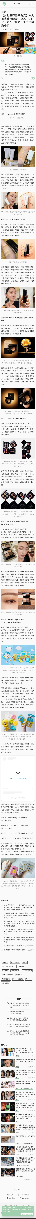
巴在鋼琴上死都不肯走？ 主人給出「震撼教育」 (19, 1012)
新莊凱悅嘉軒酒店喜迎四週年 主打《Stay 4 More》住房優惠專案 (20, 1005)
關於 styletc (11, 1195)
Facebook (12, 1198)
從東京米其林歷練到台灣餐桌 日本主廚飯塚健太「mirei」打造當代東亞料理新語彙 (20, 1033)
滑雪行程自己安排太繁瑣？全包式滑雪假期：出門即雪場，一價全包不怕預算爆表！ (25, 1160)
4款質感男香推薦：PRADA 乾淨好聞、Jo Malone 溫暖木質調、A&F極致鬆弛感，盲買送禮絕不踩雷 (25, 1105)
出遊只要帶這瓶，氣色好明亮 (25, 1136)
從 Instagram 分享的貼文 (18, 798)
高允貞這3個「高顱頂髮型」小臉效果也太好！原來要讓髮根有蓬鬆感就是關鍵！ (25, 1094)
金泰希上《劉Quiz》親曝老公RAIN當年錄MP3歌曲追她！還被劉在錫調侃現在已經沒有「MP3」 (19, 915)
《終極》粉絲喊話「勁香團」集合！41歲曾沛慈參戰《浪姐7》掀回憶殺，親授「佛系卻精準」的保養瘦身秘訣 (25, 1149)
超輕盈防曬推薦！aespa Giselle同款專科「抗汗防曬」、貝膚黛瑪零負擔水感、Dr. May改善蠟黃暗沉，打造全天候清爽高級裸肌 (25, 1051)
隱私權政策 (25, 1195)
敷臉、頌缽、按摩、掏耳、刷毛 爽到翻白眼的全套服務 (19, 1019)
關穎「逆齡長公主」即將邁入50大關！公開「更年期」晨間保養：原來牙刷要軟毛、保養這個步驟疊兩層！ (19, 907)
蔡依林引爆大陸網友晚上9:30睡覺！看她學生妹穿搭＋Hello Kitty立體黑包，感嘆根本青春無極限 (19, 923)
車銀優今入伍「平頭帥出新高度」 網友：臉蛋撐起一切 (25, 1061)
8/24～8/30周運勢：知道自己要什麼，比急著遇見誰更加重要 (20, 1025)
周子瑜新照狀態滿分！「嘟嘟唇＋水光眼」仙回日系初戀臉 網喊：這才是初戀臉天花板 (19, 939)
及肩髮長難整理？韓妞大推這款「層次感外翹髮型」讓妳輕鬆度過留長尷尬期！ (25, 1072)
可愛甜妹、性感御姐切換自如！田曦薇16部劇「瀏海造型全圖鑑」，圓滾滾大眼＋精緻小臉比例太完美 (25, 1127)
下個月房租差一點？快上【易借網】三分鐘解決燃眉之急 (25, 1170)
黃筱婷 (17, 29)
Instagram (26, 1198)
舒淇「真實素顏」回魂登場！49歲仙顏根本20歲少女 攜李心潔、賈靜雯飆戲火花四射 (19, 931)
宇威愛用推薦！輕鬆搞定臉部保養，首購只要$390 (25, 1082)
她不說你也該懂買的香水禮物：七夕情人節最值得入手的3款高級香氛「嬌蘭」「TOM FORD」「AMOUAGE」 (25, 1116)
